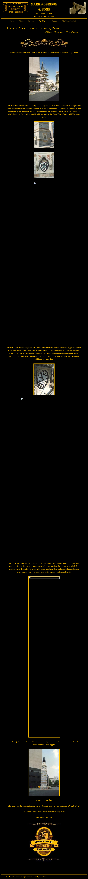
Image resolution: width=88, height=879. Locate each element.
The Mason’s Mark (69, 21)
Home (12, 21)
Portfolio (42, 21)
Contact (54, 21)
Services (31, 21)
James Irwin (43, 877)
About (21, 21)
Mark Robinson (15, 877)
